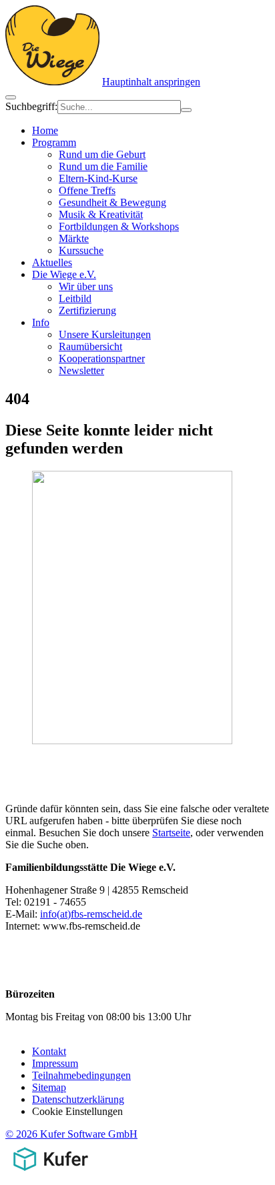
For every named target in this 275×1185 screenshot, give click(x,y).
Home (45, 130)
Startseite (171, 832)
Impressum (55, 1063)
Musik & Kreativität (101, 214)
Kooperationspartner (102, 358)
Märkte (74, 238)
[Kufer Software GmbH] (50, 1173)
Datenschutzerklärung (78, 1099)
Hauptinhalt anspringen (151, 81)
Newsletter (81, 370)
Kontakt (49, 1051)
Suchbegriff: (31, 106)
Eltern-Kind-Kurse (98, 178)
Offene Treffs (87, 190)
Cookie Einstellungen (77, 1111)
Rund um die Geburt (102, 154)
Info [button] (40, 322)
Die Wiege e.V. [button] (64, 274)
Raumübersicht (90, 346)
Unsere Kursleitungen (105, 334)
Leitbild (75, 298)
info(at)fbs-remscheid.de (91, 914)
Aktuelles (52, 262)
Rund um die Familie (103, 166)
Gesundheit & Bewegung (112, 202)
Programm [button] (54, 142)
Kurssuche (81, 250)
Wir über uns (86, 286)
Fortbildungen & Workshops (119, 226)
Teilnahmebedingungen (81, 1075)
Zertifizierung (87, 310)
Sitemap (49, 1087)
